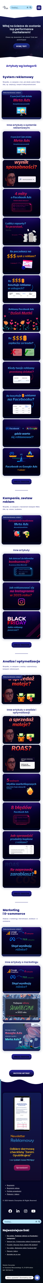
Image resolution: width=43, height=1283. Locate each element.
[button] (39, 7)
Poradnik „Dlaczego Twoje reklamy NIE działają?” (22, 1245)
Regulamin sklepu (13, 1188)
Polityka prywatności (14, 1191)
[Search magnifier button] (30, 7)
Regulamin (10, 1185)
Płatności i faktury (12, 1251)
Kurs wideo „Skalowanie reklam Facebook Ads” (22, 1248)
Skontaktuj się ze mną (13, 1254)
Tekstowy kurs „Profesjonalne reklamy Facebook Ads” (23, 1241)
